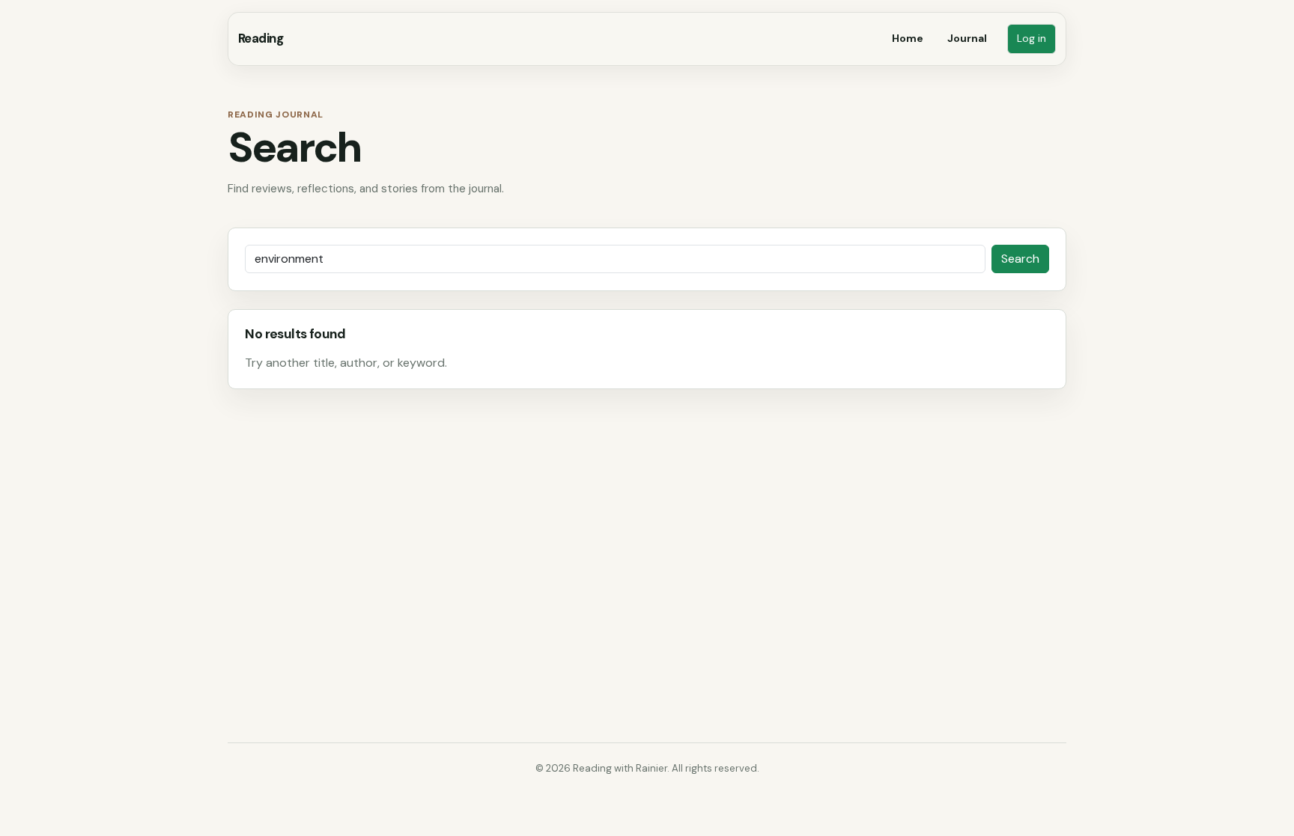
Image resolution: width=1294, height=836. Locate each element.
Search (1020, 258)
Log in (1031, 38)
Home (907, 38)
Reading (260, 38)
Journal (967, 38)
